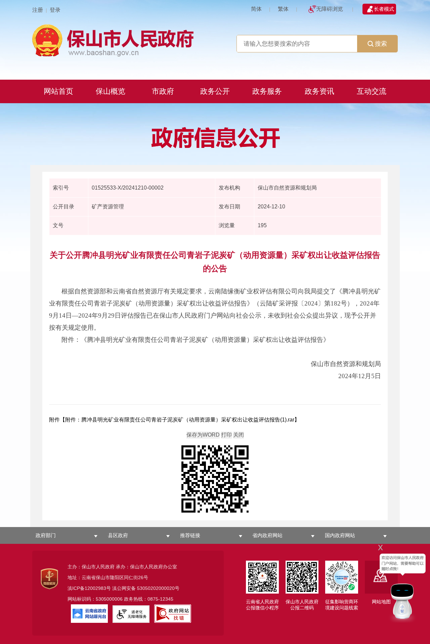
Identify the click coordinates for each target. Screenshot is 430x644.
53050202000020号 (158, 588)
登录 (55, 10)
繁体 (283, 9)
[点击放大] (215, 479)
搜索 (381, 43)
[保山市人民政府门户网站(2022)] (215, 39)
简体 (256, 9)
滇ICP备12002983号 (89, 588)
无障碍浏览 (329, 9)
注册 (37, 10)
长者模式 (384, 9)
